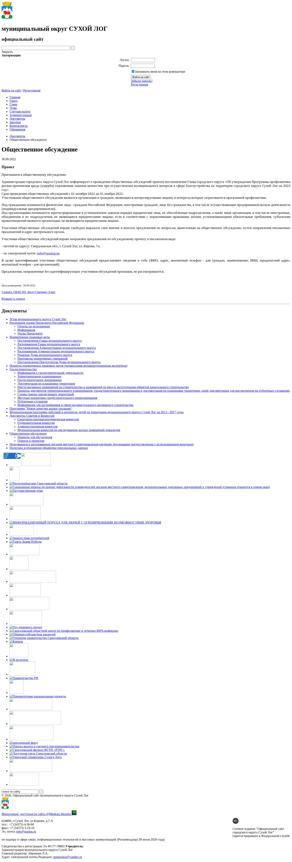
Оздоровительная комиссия (36, 423)
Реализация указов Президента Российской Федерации (47, 322)
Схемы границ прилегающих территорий (45, 394)
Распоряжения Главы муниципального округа (48, 344)
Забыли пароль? (142, 81)
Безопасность (19, 125)
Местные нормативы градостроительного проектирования (57, 398)
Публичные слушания (32, 401)
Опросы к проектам (30, 440)
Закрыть (7, 51)
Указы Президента (30, 333)
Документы (17, 118)
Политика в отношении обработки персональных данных (49, 448)
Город (13, 100)
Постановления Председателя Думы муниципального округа (59, 362)
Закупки (15, 122)
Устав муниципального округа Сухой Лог (38, 319)
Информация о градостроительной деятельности (50, 373)
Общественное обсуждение (28, 433)
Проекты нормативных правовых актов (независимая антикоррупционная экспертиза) (68, 365)
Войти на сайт (11, 90)
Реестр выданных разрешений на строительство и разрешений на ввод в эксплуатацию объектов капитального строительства (103, 387)
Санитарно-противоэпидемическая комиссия (48, 419)
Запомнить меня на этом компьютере (160, 71)
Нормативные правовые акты (30, 337)
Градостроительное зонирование (39, 380)
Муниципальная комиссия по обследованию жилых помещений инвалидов (68, 430)
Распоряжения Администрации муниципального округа (55, 351)
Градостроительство (23, 369)
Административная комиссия (37, 426)
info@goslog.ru (26, 831)
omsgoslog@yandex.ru (67, 857)
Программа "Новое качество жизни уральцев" (41, 408)
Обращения (17, 129)
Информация (26, 330)
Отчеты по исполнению (33, 326)
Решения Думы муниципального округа (44, 355)
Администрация (21, 115)
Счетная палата (20, 111)
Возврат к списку (13, 298)
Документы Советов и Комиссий (32, 415)
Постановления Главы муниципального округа (49, 340)
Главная (15, 97)
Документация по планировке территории (46, 383)
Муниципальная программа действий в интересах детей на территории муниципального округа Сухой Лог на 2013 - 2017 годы (97, 412)
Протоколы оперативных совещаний (42, 358)
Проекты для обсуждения (34, 437)
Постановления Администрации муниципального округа (56, 347)
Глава (13, 104)
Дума (13, 108)
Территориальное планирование (39, 376)
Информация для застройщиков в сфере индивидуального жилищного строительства (75, 405)
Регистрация (139, 84)
